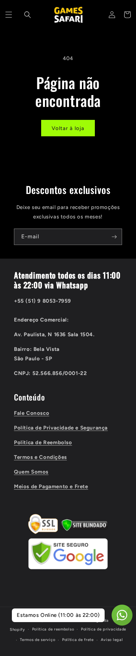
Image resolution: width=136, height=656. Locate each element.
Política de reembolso (53, 629)
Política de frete (78, 639)
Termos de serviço (37, 639)
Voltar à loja (68, 128)
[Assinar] (114, 237)
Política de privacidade (103, 629)
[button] (8, 14)
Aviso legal (112, 639)
